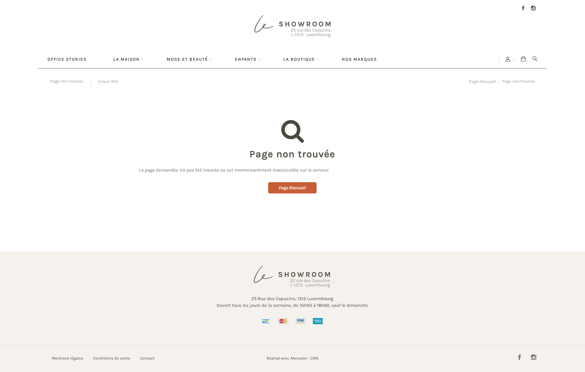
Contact (147, 358)
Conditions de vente (111, 358)
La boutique (299, 59)
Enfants (246, 59)
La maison (126, 59)
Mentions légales (67, 358)
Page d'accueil (482, 81)
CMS (314, 358)
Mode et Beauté (187, 59)
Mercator (298, 358)
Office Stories (67, 59)
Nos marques (359, 59)
